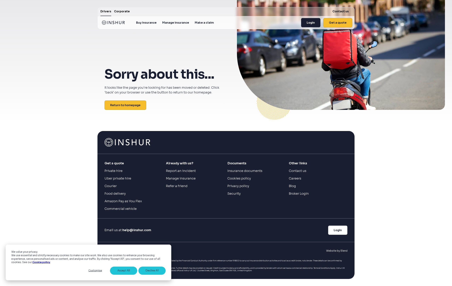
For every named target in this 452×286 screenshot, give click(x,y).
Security (234, 194)
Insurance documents (244, 171)
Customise (95, 270)
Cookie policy (41, 262)
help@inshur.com (136, 230)
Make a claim (204, 23)
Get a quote (338, 23)
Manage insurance (175, 23)
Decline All (152, 270)
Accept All (123, 270)
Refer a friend (177, 186)
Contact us (340, 11)
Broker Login (299, 194)
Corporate (122, 11)
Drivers (105, 11)
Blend (343, 250)
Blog (292, 186)
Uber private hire (118, 178)
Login (311, 23)
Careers (295, 178)
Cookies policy (239, 178)
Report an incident (181, 171)
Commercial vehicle (121, 209)
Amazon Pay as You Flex (123, 201)
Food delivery (115, 194)
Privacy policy (238, 186)
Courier (111, 186)
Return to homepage (125, 105)
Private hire (114, 171)
